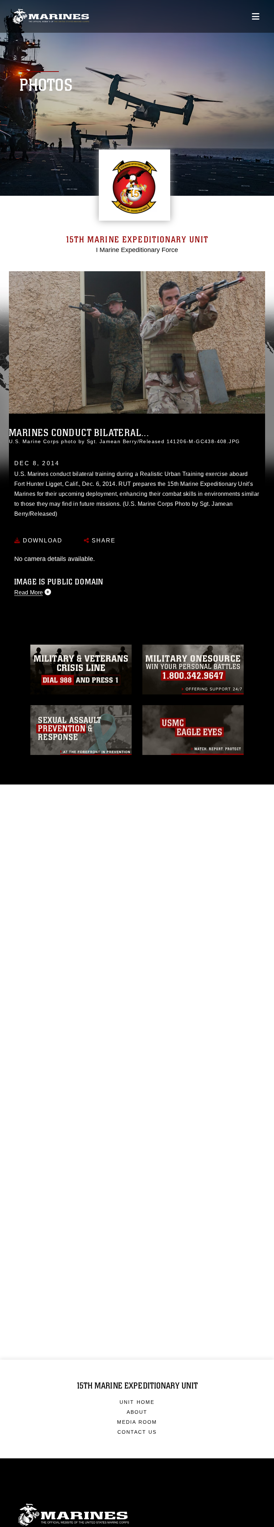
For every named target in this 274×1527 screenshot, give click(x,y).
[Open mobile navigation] (256, 16)
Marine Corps (137, 1514)
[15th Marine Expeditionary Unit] (50, 16)
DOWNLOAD (41, 540)
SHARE (103, 540)
